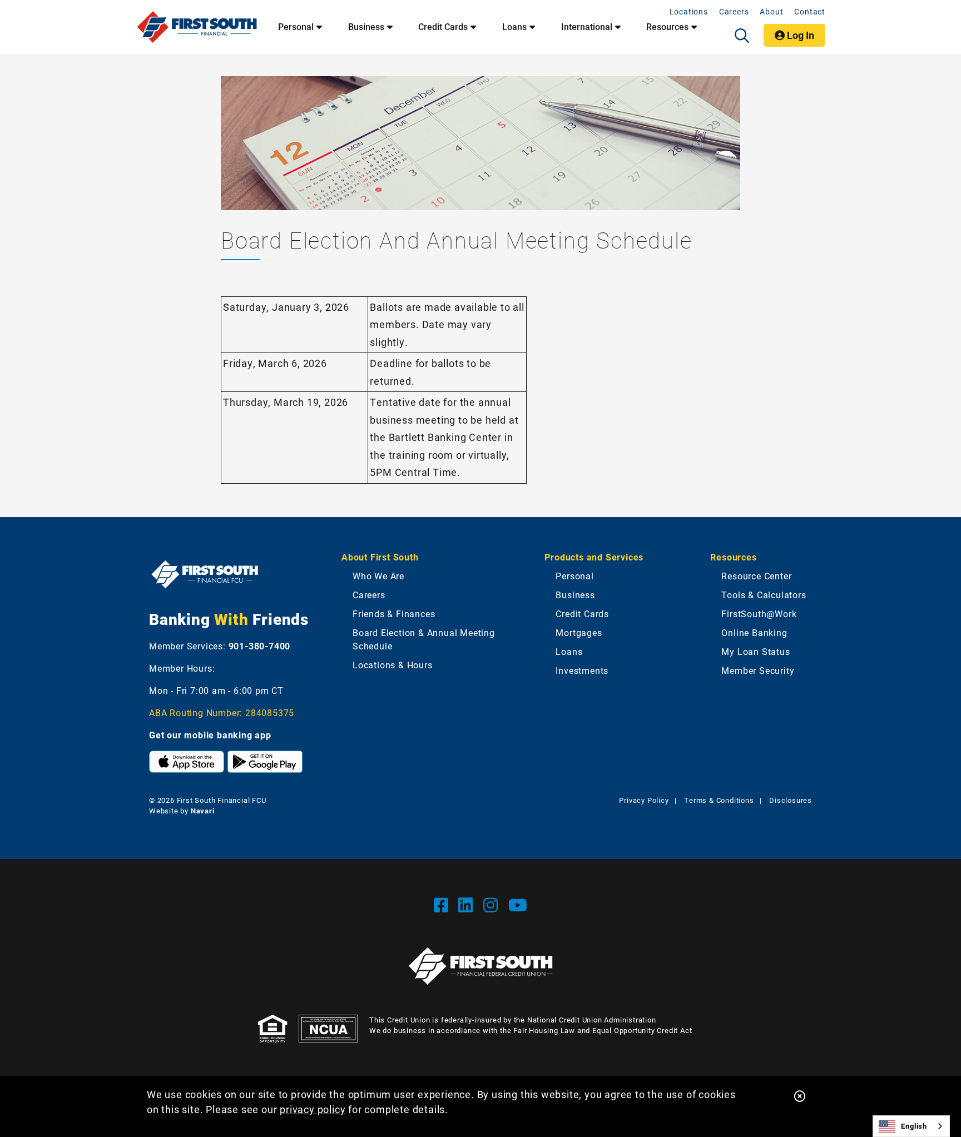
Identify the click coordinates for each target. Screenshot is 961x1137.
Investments (582, 670)
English (914, 1126)
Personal (296, 26)
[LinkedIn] (468, 904)
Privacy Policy (643, 800)
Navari (203, 811)
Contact (809, 11)
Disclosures (790, 800)
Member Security (757, 670)
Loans (514, 26)
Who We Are (378, 576)
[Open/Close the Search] (742, 35)
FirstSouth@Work (758, 613)
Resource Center (756, 576)
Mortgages (579, 632)
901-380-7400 (260, 646)
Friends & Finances (394, 613)
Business (366, 26)
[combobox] (911, 1126)
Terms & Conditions (719, 800)
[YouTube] (518, 904)
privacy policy (312, 1109)
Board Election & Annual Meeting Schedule (424, 639)
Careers (734, 11)
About (771, 11)
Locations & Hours (393, 665)
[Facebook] (443, 904)
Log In (799, 35)
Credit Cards (443, 26)
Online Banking (754, 632)
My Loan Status (755, 651)
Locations (689, 11)
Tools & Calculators (763, 594)
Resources (667, 26)
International (586, 26)
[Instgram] (493, 904)
